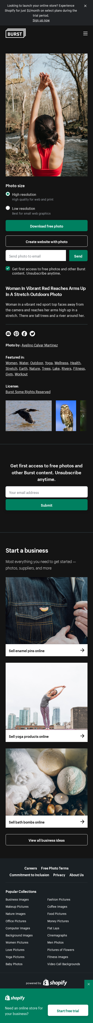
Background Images (19, 935)
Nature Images (16, 913)
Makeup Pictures (17, 906)
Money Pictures (58, 920)
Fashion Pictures (58, 899)
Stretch (11, 368)
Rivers (66, 368)
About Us (76, 874)
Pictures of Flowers (60, 949)
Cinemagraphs (57, 935)
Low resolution (23, 208)
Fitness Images (57, 956)
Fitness (79, 368)
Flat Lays (53, 927)
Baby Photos (14, 963)
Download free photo (46, 225)
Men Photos (55, 942)
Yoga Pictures (15, 956)
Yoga (49, 362)
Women (11, 362)
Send (78, 255)
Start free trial (68, 1010)
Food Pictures (56, 913)
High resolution (24, 194)
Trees (46, 368)
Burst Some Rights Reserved (28, 391)
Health (75, 362)
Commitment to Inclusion (29, 874)
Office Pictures (16, 920)
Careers (30, 867)
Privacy (59, 874)
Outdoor (36, 362)
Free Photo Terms (55, 867)
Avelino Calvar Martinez (40, 344)
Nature (34, 368)
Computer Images (18, 927)
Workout (21, 373)
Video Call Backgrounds (63, 963)
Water (23, 362)
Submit (46, 505)
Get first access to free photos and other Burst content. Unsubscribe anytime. (48, 270)
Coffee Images (57, 906)
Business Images (17, 899)
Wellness (61, 362)
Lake (56, 368)
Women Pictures (17, 942)
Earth (23, 368)
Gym (9, 373)
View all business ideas (47, 840)
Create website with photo (46, 241)
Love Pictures (15, 949)
